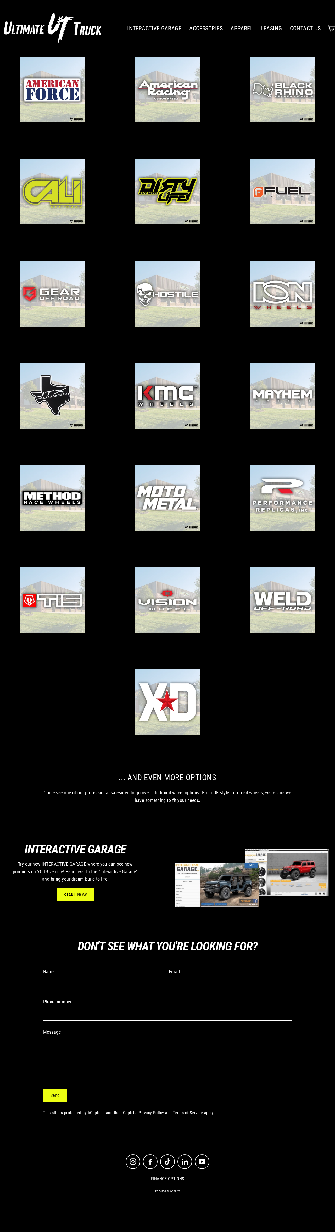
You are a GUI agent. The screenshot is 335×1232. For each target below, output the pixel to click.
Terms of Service (188, 1112)
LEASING (271, 28)
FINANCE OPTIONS (167, 1178)
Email (174, 971)
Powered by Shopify (167, 1191)
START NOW (75, 894)
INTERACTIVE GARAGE (154, 28)
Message (52, 1032)
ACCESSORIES (206, 28)
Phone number (57, 1001)
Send (55, 1095)
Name (49, 971)
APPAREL (242, 28)
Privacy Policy (151, 1112)
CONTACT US (305, 28)
